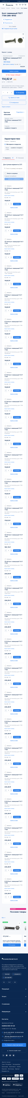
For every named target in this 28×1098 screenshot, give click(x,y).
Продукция (5, 989)
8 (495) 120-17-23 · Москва (9, 1028)
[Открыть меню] (3, 4)
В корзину (21, 92)
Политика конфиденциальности (9, 1096)
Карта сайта (21, 1096)
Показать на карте (16, 1037)
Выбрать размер (14, 71)
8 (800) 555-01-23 (8, 1026)
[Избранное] (22, 5)
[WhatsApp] (6, 1055)
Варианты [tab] (9, 158)
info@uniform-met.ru (21, 1)
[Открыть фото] (23, 37)
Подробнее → (20, 112)
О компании (6, 1004)
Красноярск (12, 1066)
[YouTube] (10, 1055)
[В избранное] (23, 34)
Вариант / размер (7, 52)
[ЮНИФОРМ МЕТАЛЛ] (10, 4)
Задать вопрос (6, 106)
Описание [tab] (21, 158)
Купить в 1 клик (15, 97)
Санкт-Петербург (7, 1064)
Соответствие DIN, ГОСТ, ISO (13, 1092)
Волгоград (11, 1069)
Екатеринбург (16, 1064)
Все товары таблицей (14, 75)
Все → (3, 917)
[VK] (13, 1055)
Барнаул (17, 1069)
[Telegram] (3, 1055)
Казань (19, 1066)
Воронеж (4, 1069)
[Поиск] (16, 4)
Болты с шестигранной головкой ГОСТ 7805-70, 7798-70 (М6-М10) (12, 941)
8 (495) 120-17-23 (6, 1)
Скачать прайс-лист (15, 1050)
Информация (6, 1011)
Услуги (4, 996)
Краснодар (5, 1066)
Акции (3, 1092)
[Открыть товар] (12, 928)
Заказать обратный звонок (15, 1045)
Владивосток (5, 1071)
